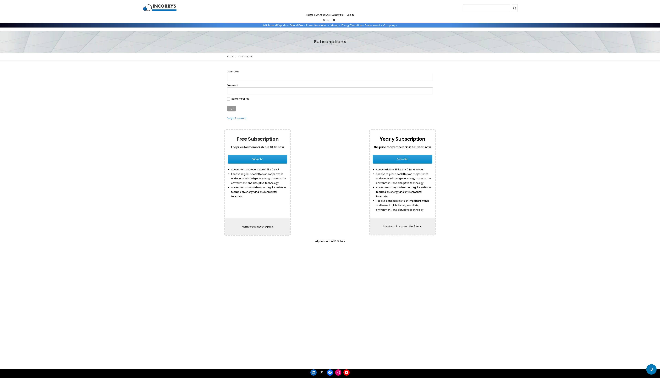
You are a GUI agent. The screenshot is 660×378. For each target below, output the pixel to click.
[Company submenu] (396, 25)
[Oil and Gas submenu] (304, 25)
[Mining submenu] (339, 25)
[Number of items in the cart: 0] (334, 20)
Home (310, 15)
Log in (350, 15)
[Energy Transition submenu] (363, 25)
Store (326, 20)
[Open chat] (651, 369)
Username (233, 71)
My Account (323, 15)
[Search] (515, 8)
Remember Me (240, 98)
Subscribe (337, 15)
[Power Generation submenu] (328, 25)
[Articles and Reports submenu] (287, 25)
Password (232, 85)
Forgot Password (236, 118)
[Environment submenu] (381, 25)
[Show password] (428, 91)
